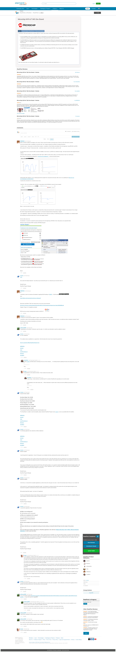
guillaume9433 (23, 327)
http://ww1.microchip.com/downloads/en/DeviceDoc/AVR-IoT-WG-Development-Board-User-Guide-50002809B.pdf (42, 305)
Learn (35, 637)
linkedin (93, 639)
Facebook (91, 639)
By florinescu (77, 72)
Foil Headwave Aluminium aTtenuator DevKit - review (90, 620)
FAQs (44, 639)
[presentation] (21, 136)
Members (31, 637)
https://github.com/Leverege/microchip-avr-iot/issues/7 (30, 298)
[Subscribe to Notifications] (97, 536)
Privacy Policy (55, 639)
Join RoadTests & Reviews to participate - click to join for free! (58, 650)
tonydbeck (22, 355)
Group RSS (91, 592)
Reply (25, 288)
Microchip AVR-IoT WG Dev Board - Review (28, 72)
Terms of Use (48, 639)
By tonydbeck (77, 91)
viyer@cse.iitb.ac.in (24, 351)
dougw (25, 371)
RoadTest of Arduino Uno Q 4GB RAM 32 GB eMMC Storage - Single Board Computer (90, 628)
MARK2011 (22, 141)
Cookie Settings (79, 639)
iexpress (21, 348)
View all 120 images (21, 113)
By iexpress (78, 116)
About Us (31, 639)
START (50, 294)
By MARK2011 (77, 100)
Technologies (41, 637)
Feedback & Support (38, 639)
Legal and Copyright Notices (64, 639)
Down (22, 272)
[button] (21, 136)
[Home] (21, 3)
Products (21, 11)
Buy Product (91, 550)
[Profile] (99, 8)
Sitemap (72, 639)
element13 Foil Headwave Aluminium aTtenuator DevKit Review (90, 617)
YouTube (95, 639)
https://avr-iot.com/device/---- (43, 156)
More (42, 12)
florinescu (22, 353)
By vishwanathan (77, 81)
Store (62, 637)
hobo (21, 277)
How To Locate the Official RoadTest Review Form (29, 342)
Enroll (85, 603)
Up (20, 272)
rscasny (87, 580)
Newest (52, 139)
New (98, 12)
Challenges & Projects (50, 637)
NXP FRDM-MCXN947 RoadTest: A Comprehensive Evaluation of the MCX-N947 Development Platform (90, 613)
